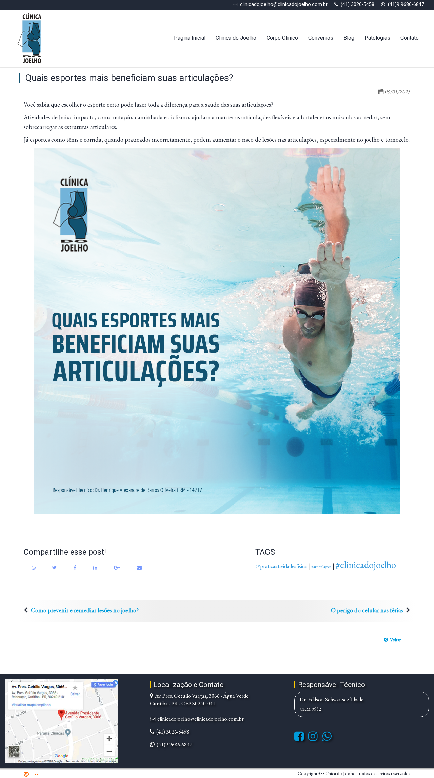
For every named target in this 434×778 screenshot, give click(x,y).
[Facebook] (299, 738)
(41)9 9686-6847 (406, 4)
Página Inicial (189, 38)
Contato (409, 38)
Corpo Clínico (282, 38)
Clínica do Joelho (236, 38)
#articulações (321, 566)
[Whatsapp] (327, 738)
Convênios (320, 38)
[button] (392, 639)
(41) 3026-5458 (357, 4)
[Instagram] (313, 738)
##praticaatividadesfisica (281, 566)
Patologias (377, 38)
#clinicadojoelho (366, 564)
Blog (348, 38)
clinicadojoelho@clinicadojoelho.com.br (284, 4)
